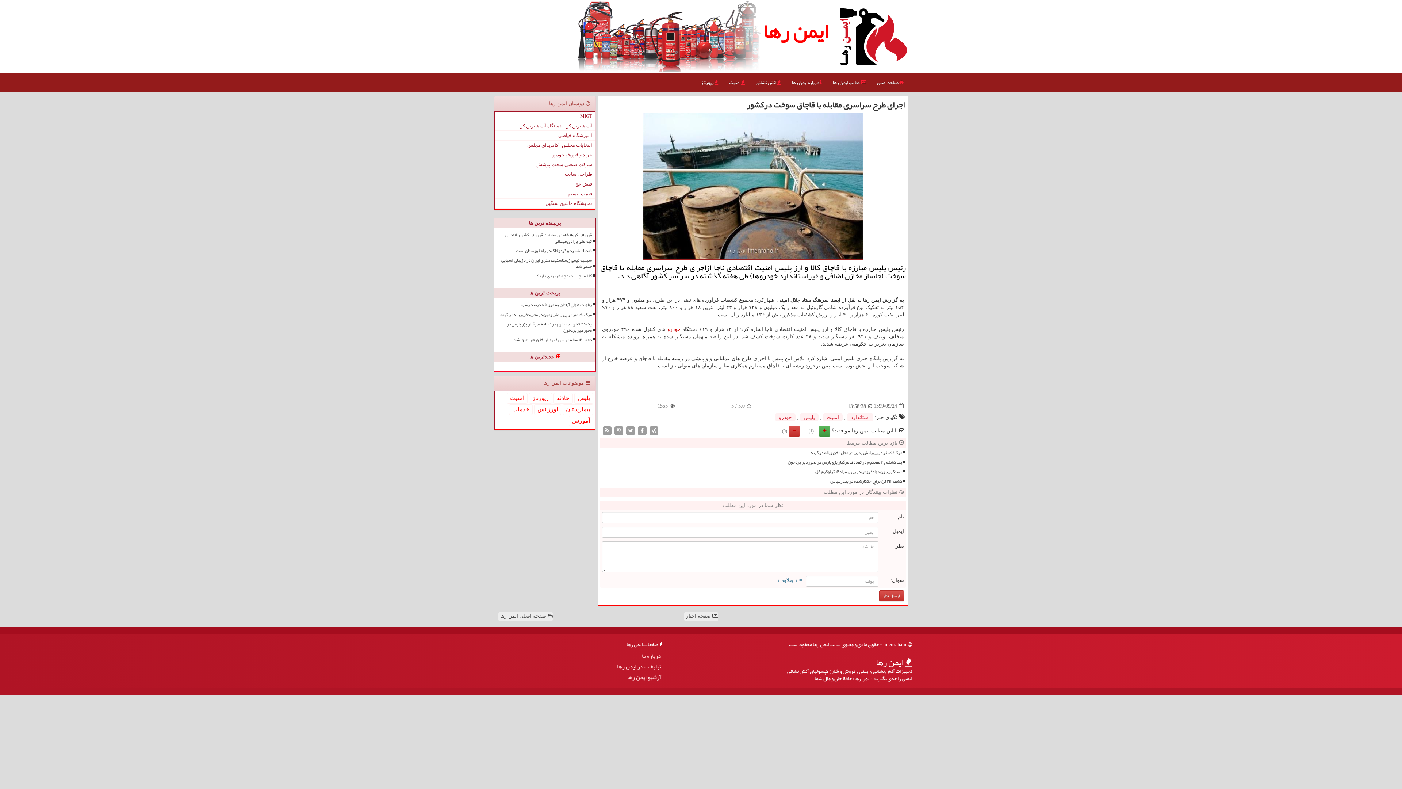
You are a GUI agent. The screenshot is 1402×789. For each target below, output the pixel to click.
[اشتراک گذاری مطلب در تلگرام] (654, 430)
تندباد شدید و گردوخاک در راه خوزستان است (554, 251)
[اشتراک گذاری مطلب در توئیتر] (630, 430)
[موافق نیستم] (794, 431)
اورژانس (547, 409)
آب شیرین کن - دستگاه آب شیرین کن (555, 126)
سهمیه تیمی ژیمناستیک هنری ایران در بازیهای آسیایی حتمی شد (546, 263)
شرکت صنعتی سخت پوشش (564, 164)
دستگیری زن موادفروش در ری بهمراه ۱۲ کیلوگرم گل (858, 472)
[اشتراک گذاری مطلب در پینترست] (619, 430)
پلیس (809, 417)
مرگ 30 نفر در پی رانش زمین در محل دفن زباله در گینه (856, 453)
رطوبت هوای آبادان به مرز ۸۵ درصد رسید (556, 305)
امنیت (735, 82)
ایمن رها (796, 31)
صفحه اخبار (699, 616)
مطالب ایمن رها (847, 82)
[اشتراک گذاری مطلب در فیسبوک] (642, 430)
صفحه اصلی (888, 82)
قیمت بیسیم (580, 194)
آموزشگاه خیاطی (575, 135)
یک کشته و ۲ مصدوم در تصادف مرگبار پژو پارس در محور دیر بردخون (845, 462)
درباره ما (651, 656)
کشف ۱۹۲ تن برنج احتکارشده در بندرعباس (866, 481)
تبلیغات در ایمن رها (639, 667)
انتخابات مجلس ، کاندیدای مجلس (559, 145)
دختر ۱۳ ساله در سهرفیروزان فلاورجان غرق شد (553, 340)
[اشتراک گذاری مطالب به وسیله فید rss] (607, 430)
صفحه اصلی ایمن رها (524, 616)
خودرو (674, 329)
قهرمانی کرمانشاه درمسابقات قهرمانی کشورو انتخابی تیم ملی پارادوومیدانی (548, 238)
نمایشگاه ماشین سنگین (568, 203)
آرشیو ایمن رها (644, 677)
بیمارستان (578, 409)
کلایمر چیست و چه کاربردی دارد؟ (564, 276)
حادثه (563, 398)
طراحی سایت (578, 174)
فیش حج (583, 184)
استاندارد (860, 417)
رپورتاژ (708, 82)
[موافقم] (824, 431)
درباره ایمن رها (806, 82)
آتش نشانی (766, 82)
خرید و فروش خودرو (572, 154)
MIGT (586, 116)
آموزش (581, 421)
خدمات (520, 409)
